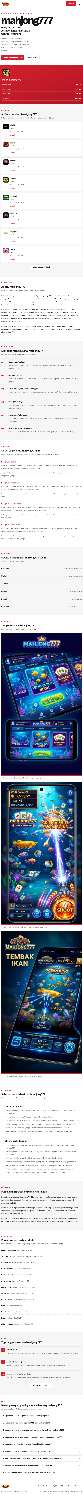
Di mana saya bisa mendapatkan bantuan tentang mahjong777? (30, 1472)
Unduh (71, 4)
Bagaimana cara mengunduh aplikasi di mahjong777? (26, 1416)
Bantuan (78, 1486)
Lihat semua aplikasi (41, 267)
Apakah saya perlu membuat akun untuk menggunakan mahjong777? (33, 1437)
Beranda (41, 1486)
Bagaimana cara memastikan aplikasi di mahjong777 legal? (28, 1451)
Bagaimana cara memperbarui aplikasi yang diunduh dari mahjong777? (33, 1430)
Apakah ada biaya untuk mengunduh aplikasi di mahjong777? (29, 1444)
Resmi (70, 1486)
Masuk (64, 1486)
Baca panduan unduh (41, 1385)
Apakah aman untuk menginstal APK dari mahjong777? (26, 1423)
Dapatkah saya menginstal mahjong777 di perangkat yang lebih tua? (32, 1458)
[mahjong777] (5, 4)
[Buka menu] (79, 4)
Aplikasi (56, 1486)
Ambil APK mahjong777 (13, 57)
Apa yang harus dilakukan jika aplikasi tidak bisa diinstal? (27, 1465)
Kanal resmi (32, 57)
